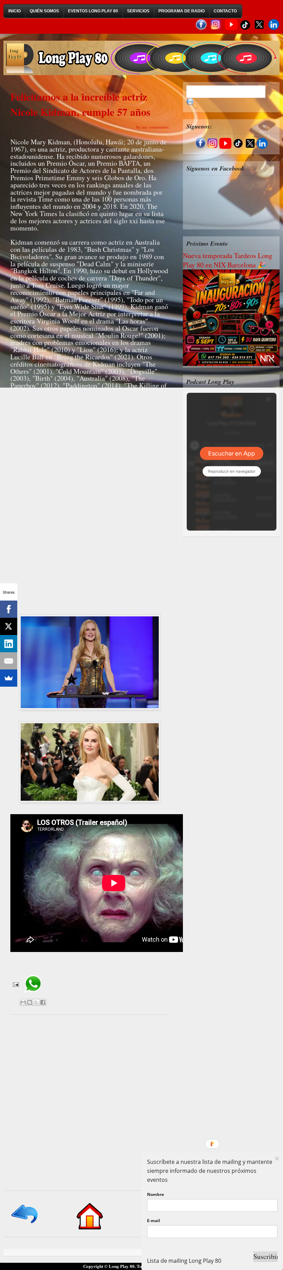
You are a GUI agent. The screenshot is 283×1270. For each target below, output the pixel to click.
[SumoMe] (8, 678)
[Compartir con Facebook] (42, 1002)
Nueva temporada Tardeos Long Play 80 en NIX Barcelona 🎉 (227, 260)
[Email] (8, 660)
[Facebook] (8, 609)
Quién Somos (44, 11)
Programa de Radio (181, 11)
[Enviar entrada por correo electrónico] (15, 984)
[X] (8, 626)
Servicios (138, 11)
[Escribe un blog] (29, 1002)
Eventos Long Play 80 (93, 11)
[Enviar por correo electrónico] (23, 1002)
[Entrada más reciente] (25, 1224)
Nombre (155, 1194)
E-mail (153, 1220)
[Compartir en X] (36, 1002)
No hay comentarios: (152, 127)
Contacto (225, 11)
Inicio (14, 11)
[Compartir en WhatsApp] (33, 995)
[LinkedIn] (8, 643)
